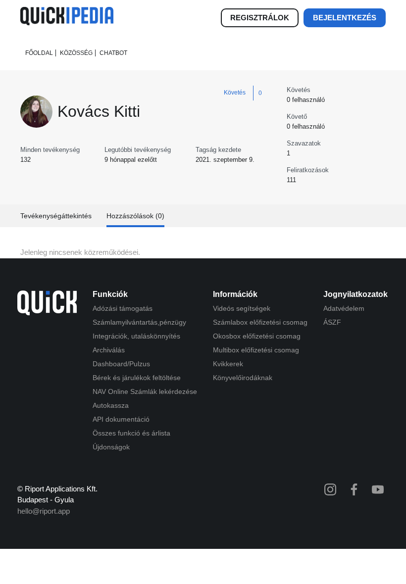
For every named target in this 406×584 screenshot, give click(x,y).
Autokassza (111, 405)
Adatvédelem (343, 308)
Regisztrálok (259, 17)
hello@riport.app (43, 511)
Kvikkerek (228, 364)
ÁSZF (332, 322)
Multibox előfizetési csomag (256, 350)
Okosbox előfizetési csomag (257, 336)
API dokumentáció (121, 419)
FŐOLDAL (39, 52)
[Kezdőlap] (66, 22)
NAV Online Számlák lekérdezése (145, 391)
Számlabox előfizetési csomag (260, 322)
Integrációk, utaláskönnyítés (136, 336)
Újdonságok (111, 447)
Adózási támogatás (122, 308)
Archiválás (109, 350)
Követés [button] (235, 92)
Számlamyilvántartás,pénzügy (139, 322)
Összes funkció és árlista (131, 433)
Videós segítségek (241, 308)
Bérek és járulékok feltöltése (137, 378)
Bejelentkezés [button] (344, 17)
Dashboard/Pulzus (121, 364)
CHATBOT (113, 52)
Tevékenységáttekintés (56, 216)
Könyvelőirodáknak (242, 378)
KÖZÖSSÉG (76, 52)
